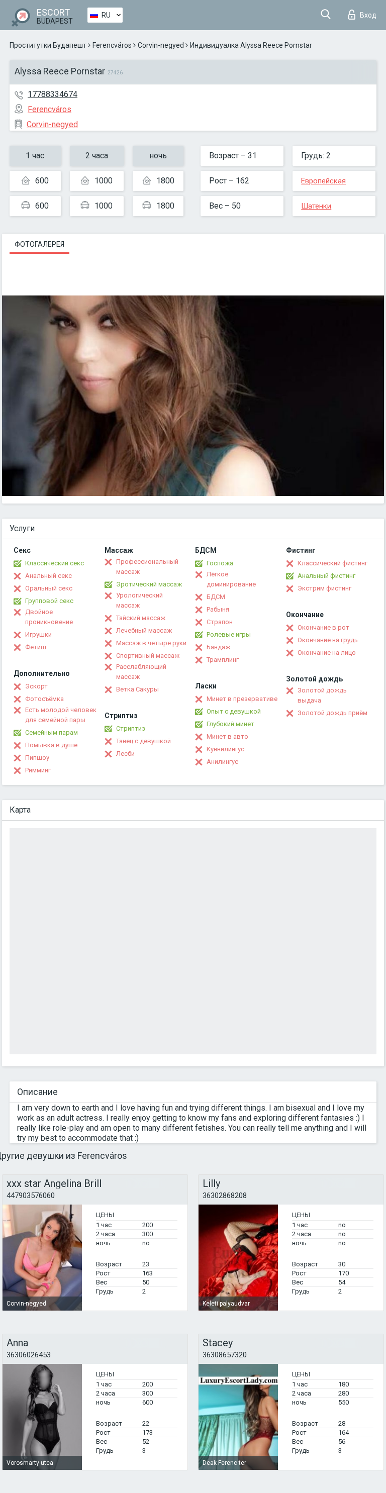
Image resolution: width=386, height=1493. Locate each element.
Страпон (220, 622)
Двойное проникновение (49, 617)
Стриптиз (130, 728)
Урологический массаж (139, 600)
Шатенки (316, 206)
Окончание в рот (323, 627)
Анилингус (222, 761)
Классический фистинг (332, 563)
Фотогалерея (39, 244)
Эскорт (36, 686)
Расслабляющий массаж (141, 671)
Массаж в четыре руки (151, 643)
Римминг (38, 770)
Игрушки (38, 634)
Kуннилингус (225, 749)
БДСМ (216, 597)
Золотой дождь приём (332, 713)
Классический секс (54, 563)
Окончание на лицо (327, 652)
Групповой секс (49, 601)
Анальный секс (48, 575)
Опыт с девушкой (234, 711)
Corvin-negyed (161, 45)
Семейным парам (51, 732)
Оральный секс (48, 588)
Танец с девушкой (143, 741)
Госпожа (220, 563)
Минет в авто (227, 736)
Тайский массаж (140, 618)
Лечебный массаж (144, 630)
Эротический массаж (149, 584)
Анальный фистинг (326, 575)
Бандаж (218, 647)
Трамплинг (223, 659)
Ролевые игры (229, 634)
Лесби (125, 753)
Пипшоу (37, 757)
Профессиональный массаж (147, 566)
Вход (368, 15)
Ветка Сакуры (137, 689)
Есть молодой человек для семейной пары (60, 715)
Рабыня (218, 609)
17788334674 (52, 94)
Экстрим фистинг (324, 588)
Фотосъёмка (44, 699)
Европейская (323, 180)
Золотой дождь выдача (322, 695)
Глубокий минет (230, 724)
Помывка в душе (51, 745)
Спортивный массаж (147, 655)
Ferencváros (112, 45)
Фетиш (35, 647)
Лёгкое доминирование (231, 579)
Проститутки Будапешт (48, 45)
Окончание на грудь (328, 640)
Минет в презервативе (242, 699)
